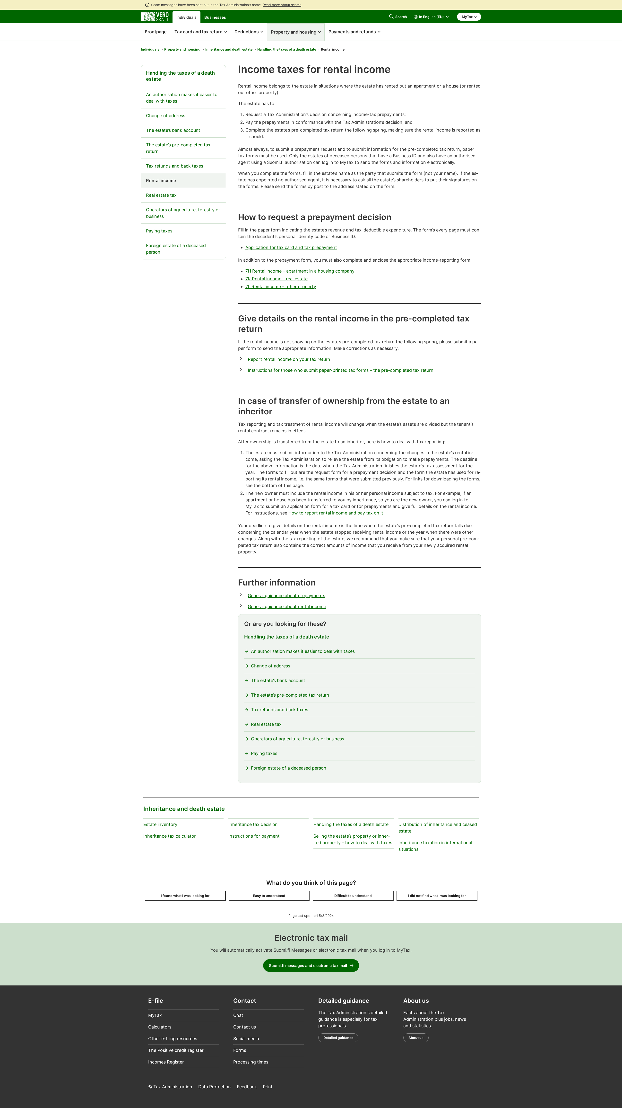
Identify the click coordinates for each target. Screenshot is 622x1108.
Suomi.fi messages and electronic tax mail (308, 965)
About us (415, 1038)
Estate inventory (160, 824)
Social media (246, 1038)
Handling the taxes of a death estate (286, 49)
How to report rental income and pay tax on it (335, 512)
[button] (201, 32)
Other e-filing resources (172, 1038)
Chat (238, 1015)
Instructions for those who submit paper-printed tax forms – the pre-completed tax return (340, 370)
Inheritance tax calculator (169, 836)
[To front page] (155, 16)
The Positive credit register (176, 1050)
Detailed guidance (338, 1038)
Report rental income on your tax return (289, 359)
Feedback (247, 1086)
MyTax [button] (468, 17)
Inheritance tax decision (253, 824)
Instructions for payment (254, 836)
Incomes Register (166, 1061)
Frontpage (154, 31)
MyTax (155, 1015)
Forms (239, 1050)
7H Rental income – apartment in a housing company (299, 271)
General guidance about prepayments (286, 595)
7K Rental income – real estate (276, 278)
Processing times (250, 1061)
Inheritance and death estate (228, 49)
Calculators (159, 1026)
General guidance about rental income (287, 606)
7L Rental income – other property (280, 286)
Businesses (215, 17)
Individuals (186, 17)
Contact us (244, 1026)
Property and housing (182, 49)
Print (268, 1086)
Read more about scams (282, 5)
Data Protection (214, 1086)
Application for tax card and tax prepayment (291, 247)
